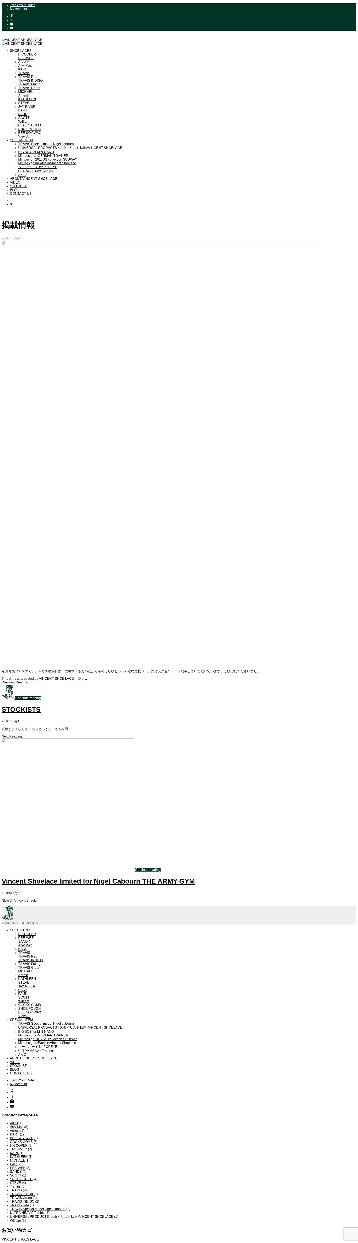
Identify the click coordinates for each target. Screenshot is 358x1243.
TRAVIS (24, 73)
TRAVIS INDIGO (30, 80)
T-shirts (15, 1186)
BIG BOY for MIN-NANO (36, 152)
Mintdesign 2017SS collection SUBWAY (47, 159)
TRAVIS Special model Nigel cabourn (46, 144)
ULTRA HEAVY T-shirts (35, 171)
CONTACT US (21, 193)
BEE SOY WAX (29, 132)
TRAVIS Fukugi (29, 84)
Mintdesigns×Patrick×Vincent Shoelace (47, 163)
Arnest (23, 95)
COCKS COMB (29, 125)
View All (24, 136)
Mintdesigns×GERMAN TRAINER (43, 155)
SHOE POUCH (29, 129)
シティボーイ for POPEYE (37, 167)
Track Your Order (22, 5)
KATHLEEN (27, 99)
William (23, 121)
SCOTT (24, 118)
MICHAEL (25, 91)
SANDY (24, 62)
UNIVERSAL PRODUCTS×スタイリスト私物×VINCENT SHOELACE (61, 1216)
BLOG (14, 190)
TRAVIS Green (29, 88)
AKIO (22, 175)
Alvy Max (25, 65)
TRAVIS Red (27, 77)
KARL (22, 69)
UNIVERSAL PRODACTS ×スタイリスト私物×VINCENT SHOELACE (70, 148)
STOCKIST (18, 186)
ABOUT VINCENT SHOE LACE (33, 178)
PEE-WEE (26, 58)
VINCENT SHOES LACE (20, 1239)
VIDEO (15, 182)
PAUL (22, 114)
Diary (82, 678)
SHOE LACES (20, 50)
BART (22, 110)
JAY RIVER (26, 106)
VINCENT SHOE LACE (56, 678)
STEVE (23, 103)
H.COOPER (27, 54)
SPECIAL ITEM (21, 140)
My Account (18, 9)
